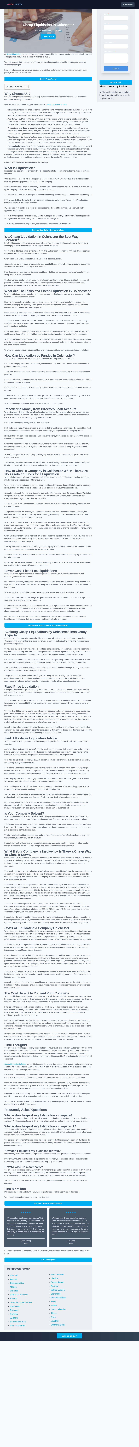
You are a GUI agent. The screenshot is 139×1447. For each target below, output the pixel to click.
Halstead (14, 1275)
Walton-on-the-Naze (19, 1295)
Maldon (13, 1287)
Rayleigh (14, 1314)
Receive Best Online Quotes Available (48, 230)
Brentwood (55, 1294)
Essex (53, 1301)
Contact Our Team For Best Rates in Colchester (48, 625)
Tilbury (54, 1313)
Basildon (54, 1286)
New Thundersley (17, 1325)
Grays (53, 1317)
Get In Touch (48, 36)
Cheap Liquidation (14, 54)
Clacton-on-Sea (17, 1283)
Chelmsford (15, 1306)
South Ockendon (58, 1309)
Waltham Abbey (58, 1325)
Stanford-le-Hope (58, 1298)
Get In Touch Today (48, 79)
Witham (13, 1279)
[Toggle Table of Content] (25, 86)
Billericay (55, 1278)
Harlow (54, 1305)
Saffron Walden (58, 1290)
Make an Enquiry (69, 1336)
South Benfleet (57, 1274)
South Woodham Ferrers (21, 1302)
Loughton (55, 1321)
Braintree (14, 1291)
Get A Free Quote (48, 1260)
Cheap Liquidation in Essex (56, 105)
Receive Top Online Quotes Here (48, 1203)
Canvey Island (57, 1282)
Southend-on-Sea (18, 1322)
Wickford (14, 1318)
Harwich (13, 1298)
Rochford (14, 1310)
